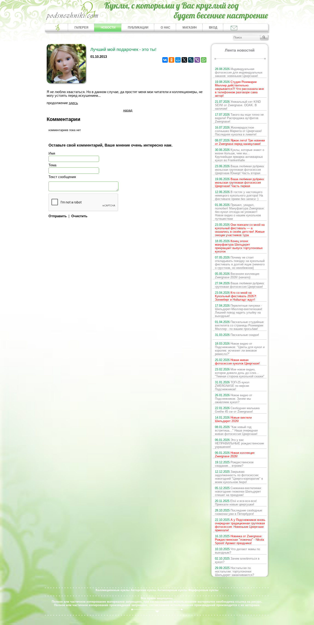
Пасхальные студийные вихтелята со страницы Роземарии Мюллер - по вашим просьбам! (239, 325)
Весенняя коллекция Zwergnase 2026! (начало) (237, 275)
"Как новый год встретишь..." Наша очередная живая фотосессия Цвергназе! (236, 430)
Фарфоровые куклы (203, 590)
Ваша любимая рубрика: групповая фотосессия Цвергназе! (240, 285)
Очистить (79, 216)
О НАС (165, 27)
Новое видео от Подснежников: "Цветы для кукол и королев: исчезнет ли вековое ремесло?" (240, 349)
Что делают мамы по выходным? (237, 550)
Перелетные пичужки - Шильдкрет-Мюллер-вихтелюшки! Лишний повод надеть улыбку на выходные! (238, 311)
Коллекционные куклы (113, 590)
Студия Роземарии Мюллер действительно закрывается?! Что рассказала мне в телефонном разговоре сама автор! (239, 88)
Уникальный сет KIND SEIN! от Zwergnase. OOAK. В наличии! (238, 105)
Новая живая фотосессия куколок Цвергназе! (237, 361)
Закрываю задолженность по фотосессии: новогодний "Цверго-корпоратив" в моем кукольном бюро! (239, 477)
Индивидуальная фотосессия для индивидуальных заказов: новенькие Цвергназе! (239, 72)
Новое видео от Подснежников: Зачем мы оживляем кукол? (233, 398)
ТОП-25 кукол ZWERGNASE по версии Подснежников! (232, 386)
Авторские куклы (143, 590)
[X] (184, 60)
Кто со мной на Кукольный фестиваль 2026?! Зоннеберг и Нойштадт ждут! (235, 296)
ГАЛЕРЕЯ (81, 27)
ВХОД (213, 27)
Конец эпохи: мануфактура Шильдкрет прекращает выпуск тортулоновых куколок (239, 246)
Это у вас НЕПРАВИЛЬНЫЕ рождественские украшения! (239, 443)
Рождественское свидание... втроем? (234, 464)
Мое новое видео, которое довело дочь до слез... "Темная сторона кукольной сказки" (239, 373)
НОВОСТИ (108, 27)
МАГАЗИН (190, 27)
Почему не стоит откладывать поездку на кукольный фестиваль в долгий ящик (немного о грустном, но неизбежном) (240, 263)
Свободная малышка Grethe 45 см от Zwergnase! (237, 409)
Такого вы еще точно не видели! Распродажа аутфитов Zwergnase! (239, 118)
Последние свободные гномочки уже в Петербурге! (238, 512)
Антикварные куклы (172, 590)
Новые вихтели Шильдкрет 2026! (233, 419)
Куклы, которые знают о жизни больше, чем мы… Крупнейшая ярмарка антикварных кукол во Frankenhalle (239, 155)
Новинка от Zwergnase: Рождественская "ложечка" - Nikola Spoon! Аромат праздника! (239, 539)
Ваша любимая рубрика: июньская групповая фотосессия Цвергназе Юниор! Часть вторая (240, 169)
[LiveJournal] (191, 60)
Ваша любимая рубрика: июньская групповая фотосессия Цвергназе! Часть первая (240, 182)
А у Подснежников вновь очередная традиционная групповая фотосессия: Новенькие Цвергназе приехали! (240, 525)
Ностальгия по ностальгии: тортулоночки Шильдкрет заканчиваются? (234, 571)
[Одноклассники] (171, 60)
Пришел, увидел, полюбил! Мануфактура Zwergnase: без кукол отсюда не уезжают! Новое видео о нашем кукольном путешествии (240, 211)
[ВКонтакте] (165, 60)
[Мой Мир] (178, 60)
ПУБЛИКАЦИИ (138, 27)
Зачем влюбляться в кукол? (237, 560)
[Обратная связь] (233, 27)
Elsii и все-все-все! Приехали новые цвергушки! (236, 502)
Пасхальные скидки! (237, 335)
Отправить (58, 216)
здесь (73, 103)
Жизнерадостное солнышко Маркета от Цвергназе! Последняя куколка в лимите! (238, 131)
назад (127, 110)
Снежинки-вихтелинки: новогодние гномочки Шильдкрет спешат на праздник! (238, 491)
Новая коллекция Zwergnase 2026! (234, 454)
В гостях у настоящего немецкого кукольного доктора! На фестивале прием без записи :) (239, 195)
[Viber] (197, 60)
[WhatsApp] (203, 60)
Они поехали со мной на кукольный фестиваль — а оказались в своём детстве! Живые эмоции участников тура (240, 230)
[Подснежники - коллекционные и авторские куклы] (72, 19)
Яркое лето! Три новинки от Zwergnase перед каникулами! (240, 142)
